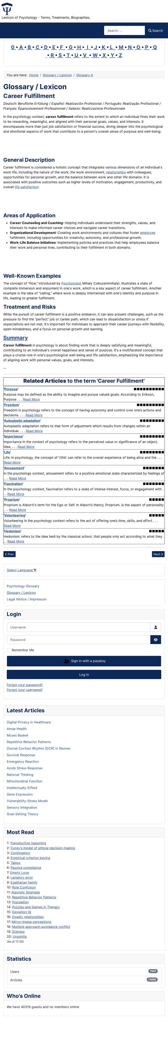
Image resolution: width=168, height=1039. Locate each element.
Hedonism (12, 531)
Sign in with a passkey (88, 661)
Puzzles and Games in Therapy (36, 907)
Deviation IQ (21, 912)
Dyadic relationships (28, 917)
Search (157, 30)
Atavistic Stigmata (25, 892)
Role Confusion (24, 887)
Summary (15, 338)
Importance (13, 436)
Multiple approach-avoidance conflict (41, 927)
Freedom (11, 405)
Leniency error (22, 877)
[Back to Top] (161, 1031)
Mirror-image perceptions (31, 922)
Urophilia (20, 936)
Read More (31, 399)
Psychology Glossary (23, 586)
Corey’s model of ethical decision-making (43, 848)
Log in (84, 675)
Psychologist (71, 283)
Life (7, 452)
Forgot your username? (25, 690)
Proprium (11, 499)
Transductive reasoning (28, 843)
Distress (18, 932)
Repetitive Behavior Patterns (34, 897)
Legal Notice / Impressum (27, 599)
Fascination (13, 484)
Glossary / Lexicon (21, 593)
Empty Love (19, 873)
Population (20, 902)
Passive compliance (26, 868)
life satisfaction (27, 187)
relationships (116, 172)
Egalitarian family (24, 882)
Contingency (20, 853)
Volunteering (14, 515)
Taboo (15, 863)
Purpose (11, 389)
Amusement (14, 468)
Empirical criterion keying (30, 858)
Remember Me (23, 650)
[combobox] (124, 30)
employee (147, 233)
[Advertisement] (51, 146)
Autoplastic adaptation (22, 421)
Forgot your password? (25, 685)
